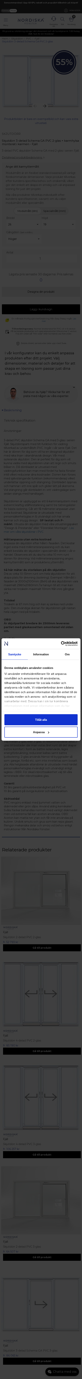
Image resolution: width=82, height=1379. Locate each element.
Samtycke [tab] (14, 654)
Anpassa (39, 732)
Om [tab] (67, 654)
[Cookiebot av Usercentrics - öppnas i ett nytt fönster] (61, 643)
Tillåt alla (41, 719)
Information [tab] (41, 654)
